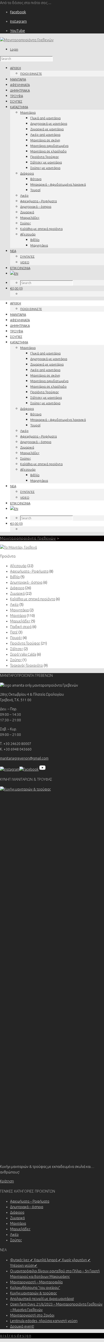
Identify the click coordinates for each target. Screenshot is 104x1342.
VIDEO (24, 262)
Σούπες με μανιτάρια (45, 168)
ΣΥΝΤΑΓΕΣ (27, 256)
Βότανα (35, 179)
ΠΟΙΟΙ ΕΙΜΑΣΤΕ (31, 73)
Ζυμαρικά (27, 212)
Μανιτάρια (28, 112)
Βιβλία (34, 240)
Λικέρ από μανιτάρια (45, 134)
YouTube (17, 30)
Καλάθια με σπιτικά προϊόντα (41, 228)
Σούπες (25, 223)
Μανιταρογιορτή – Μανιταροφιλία (36, 1282)
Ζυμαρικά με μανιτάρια (47, 129)
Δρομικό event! (22, 1326)
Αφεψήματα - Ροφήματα (29, 571)
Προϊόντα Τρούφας (44, 157)
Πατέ (14, 632)
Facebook (18, 12)
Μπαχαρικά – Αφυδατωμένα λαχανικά (58, 184)
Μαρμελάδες (29, 217)
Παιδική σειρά (21, 627)
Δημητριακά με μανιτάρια (48, 123)
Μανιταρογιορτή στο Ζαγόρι (32, 1315)
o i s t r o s (15, 1336)
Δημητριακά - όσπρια (26, 582)
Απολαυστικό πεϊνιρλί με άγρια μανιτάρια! (42, 1299)
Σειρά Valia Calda (23, 654)
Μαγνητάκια (39, 245)
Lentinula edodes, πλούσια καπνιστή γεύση (43, 1321)
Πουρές (16, 638)
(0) (16, 288)
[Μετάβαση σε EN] (14, 273)
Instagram (18, 21)
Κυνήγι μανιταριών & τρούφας (33, 1293)
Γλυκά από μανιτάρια (45, 118)
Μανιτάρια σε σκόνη (45, 140)
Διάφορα (27, 173)
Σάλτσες (16, 649)
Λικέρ (24, 195)
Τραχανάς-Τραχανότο (26, 665)
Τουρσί (35, 190)
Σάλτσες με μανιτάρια (46, 162)
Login (14, 49)
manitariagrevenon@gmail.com (24, 758)
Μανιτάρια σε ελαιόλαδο (48, 151)
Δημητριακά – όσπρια (35, 206)
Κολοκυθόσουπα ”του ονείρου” (35, 1288)
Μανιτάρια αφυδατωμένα (49, 145)
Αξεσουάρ (28, 234)
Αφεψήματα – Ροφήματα (38, 201)
